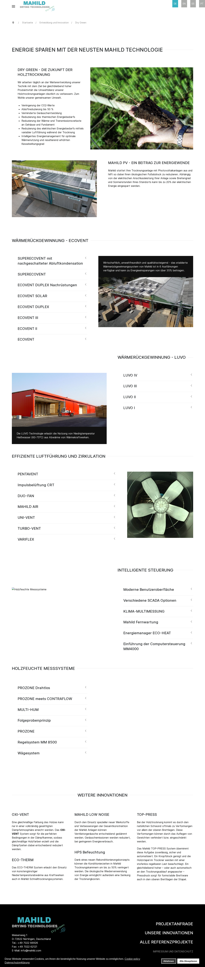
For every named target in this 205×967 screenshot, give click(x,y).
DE (175, 3)
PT (202, 3)
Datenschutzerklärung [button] (17, 962)
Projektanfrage (174, 923)
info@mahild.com (31, 950)
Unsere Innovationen (169, 932)
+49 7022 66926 (27, 942)
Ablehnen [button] (168, 961)
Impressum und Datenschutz (173, 951)
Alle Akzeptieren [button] (188, 961)
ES (193, 3)
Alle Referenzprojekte (166, 941)
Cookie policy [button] (132, 959)
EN (184, 3)
